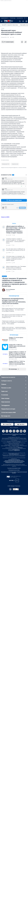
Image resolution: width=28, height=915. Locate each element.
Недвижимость (5, 18)
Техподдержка (5, 405)
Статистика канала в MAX (8, 412)
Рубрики (3, 384)
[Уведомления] (23, 21)
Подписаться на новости (8, 377)
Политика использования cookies (14, 468)
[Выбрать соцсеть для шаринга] (25, 42)
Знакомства (20, 18)
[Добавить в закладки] (22, 42)
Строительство (15, 164)
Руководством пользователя (14, 459)
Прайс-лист (4, 391)
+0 (21, 186)
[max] (14, 431)
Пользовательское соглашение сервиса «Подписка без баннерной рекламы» (14, 472)
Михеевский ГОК (5, 164)
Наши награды (5, 398)
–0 (25, 186)
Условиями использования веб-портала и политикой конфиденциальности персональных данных (14, 462)
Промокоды (13, 18)
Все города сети (5, 416)
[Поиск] (19, 21)
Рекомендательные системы (14, 470)
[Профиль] (26, 21)
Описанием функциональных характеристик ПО (14, 460)
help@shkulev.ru (17, 450)
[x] (17, 431)
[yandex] (24, 431)
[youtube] (21, 431)
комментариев (9, 42)
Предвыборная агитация (8, 409)
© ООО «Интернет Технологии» (14, 485)
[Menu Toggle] (1, 21)
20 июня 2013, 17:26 (5, 37)
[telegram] (3, 431)
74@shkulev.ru (20, 447)
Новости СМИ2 (5, 217)
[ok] (10, 431)
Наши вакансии (5, 402)
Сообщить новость (6, 380)
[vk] (7, 431)
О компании (4, 395)
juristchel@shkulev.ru (16, 449)
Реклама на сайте (6, 387)
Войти (6, 208)
